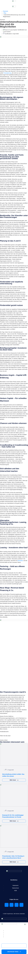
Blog (5, 936)
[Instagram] (21, 905)
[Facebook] (16, 905)
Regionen (7, 935)
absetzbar (20, 560)
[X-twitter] (11, 905)
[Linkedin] (7, 905)
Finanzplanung (7, 73)
